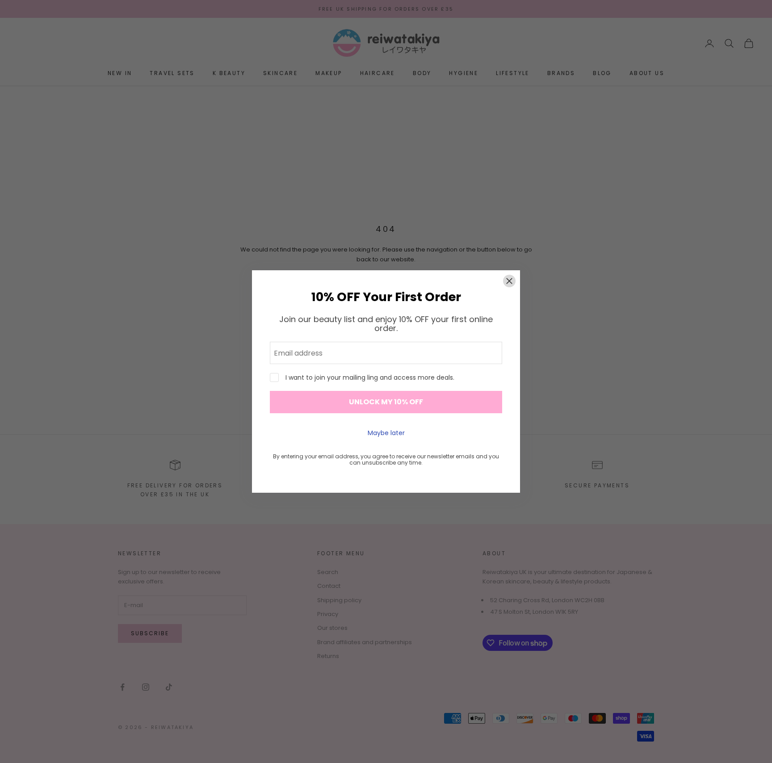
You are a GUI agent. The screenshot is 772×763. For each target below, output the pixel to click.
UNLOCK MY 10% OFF (386, 402)
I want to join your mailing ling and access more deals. (369, 377)
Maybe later (386, 432)
